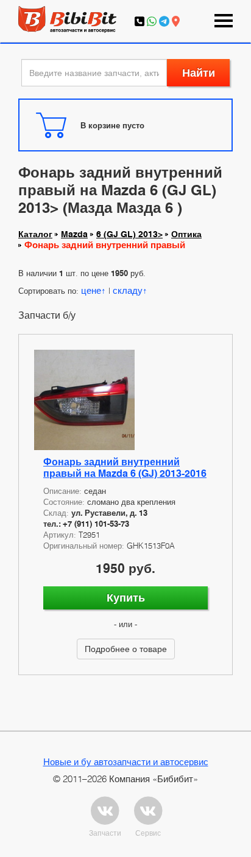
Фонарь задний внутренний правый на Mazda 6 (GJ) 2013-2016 (125, 467)
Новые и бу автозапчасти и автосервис (125, 761)
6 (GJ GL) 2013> (129, 234)
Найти (198, 72)
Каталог (35, 234)
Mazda (74, 234)
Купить (126, 597)
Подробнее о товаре (126, 649)
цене (91, 290)
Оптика (186, 234)
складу (128, 290)
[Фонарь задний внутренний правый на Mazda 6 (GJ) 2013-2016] (125, 400)
